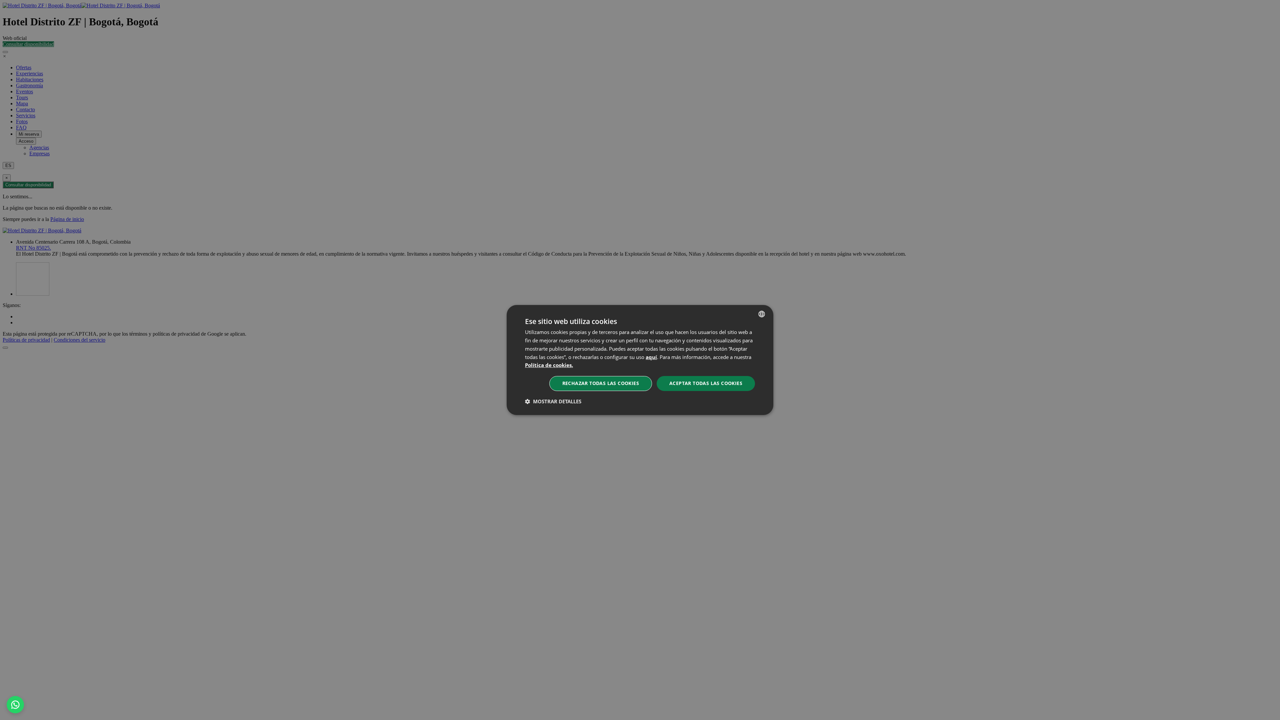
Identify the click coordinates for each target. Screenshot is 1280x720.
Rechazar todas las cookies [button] (600, 383)
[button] (553, 401)
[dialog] (640, 360)
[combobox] (761, 314)
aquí (651, 357)
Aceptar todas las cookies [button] (705, 383)
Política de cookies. (549, 365)
